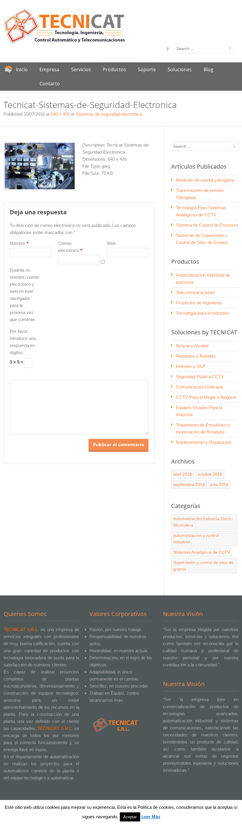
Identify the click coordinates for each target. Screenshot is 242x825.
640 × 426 (60, 114)
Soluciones (180, 69)
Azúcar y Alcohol (192, 345)
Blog (208, 69)
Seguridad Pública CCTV (200, 376)
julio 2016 (219, 484)
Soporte (147, 69)
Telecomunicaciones (195, 292)
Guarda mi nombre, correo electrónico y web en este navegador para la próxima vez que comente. (24, 295)
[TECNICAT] (65, 26)
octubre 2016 (209, 474)
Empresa (49, 69)
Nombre (19, 243)
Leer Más (150, 816)
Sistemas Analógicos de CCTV (201, 552)
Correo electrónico (70, 247)
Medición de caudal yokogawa (205, 179)
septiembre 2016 (189, 484)
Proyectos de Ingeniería (199, 302)
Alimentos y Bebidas (195, 355)
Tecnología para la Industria (202, 313)
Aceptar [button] (130, 817)
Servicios (81, 69)
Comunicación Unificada (199, 386)
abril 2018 (182, 474)
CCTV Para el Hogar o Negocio (206, 397)
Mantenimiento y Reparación (203, 442)
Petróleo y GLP (190, 366)
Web (111, 243)
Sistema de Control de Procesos (207, 225)
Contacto (50, 83)
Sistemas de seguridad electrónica (109, 114)
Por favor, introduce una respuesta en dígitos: (23, 342)
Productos (114, 69)
